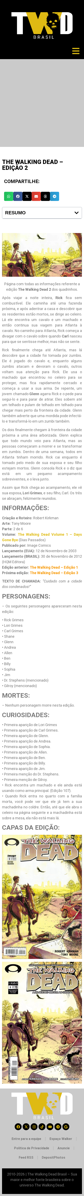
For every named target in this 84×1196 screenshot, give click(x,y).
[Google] (65, 1126)
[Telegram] (57, 1126)
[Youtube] (49, 1126)
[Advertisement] (42, 103)
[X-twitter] (26, 1126)
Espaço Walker (61, 1139)
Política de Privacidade (31, 1148)
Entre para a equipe (26, 1139)
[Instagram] (34, 1126)
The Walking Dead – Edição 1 (54, 567)
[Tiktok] (42, 1126)
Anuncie (63, 1148)
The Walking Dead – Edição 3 (54, 573)
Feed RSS (26, 1157)
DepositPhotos (53, 1157)
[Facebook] (18, 1126)
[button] (8, 196)
